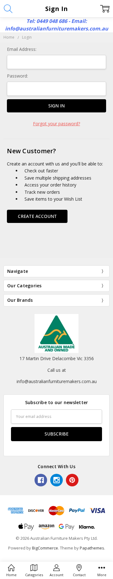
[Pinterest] (72, 480)
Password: (17, 76)
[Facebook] (41, 480)
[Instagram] (56, 480)
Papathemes (92, 548)
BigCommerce (45, 548)
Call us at (56, 370)
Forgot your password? (56, 124)
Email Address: (21, 49)
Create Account (37, 216)
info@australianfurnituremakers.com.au (57, 381)
